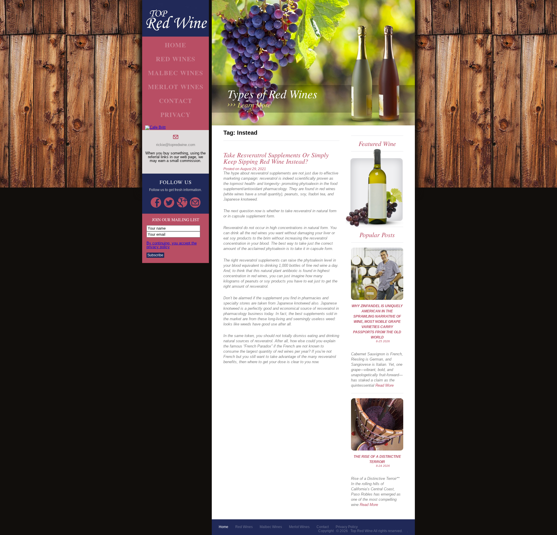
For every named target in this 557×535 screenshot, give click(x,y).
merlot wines (175, 86)
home (175, 45)
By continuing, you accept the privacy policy (172, 245)
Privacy (175, 114)
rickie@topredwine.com (175, 145)
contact (175, 100)
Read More (384, 385)
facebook (156, 202)
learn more (254, 104)
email (195, 202)
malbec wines (175, 73)
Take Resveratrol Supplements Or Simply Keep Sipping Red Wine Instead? (276, 157)
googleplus (182, 202)
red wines (175, 59)
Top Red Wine (361, 531)
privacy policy (347, 527)
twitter (169, 202)
